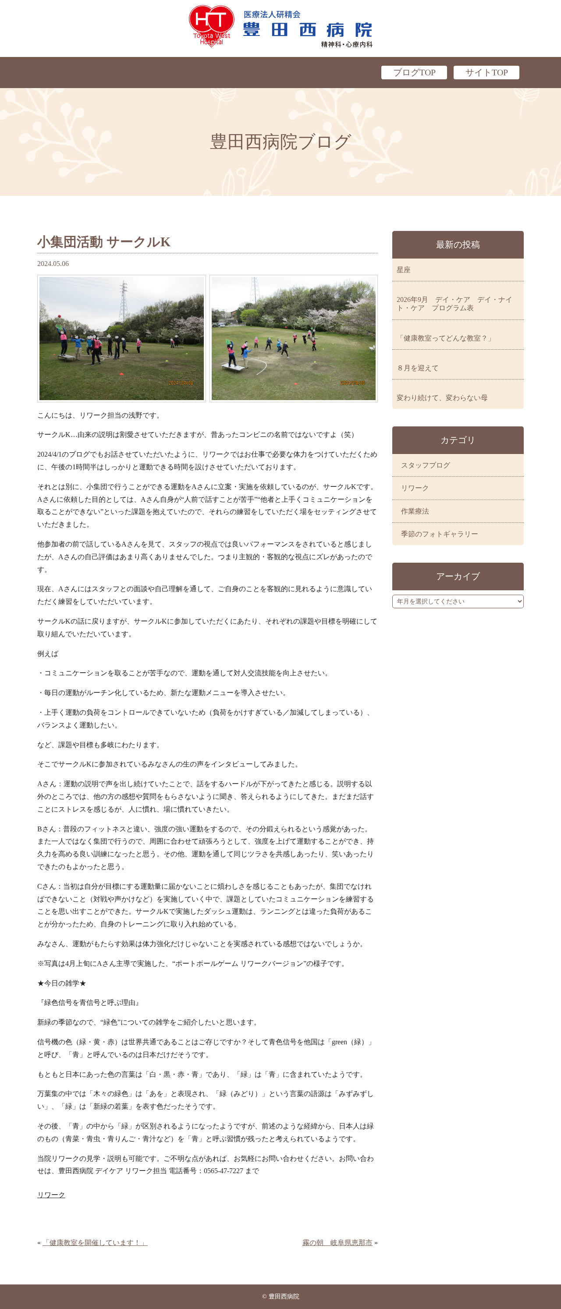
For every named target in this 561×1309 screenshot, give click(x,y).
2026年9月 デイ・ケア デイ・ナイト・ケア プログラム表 (454, 304)
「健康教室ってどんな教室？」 (446, 338)
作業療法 (415, 511)
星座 (404, 269)
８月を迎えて (418, 368)
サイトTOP (486, 72)
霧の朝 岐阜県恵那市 (337, 1242)
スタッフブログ (425, 465)
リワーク (51, 1195)
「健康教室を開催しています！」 (95, 1242)
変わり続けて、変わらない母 (442, 397)
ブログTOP (414, 72)
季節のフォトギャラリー (439, 534)
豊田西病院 (280, 26)
